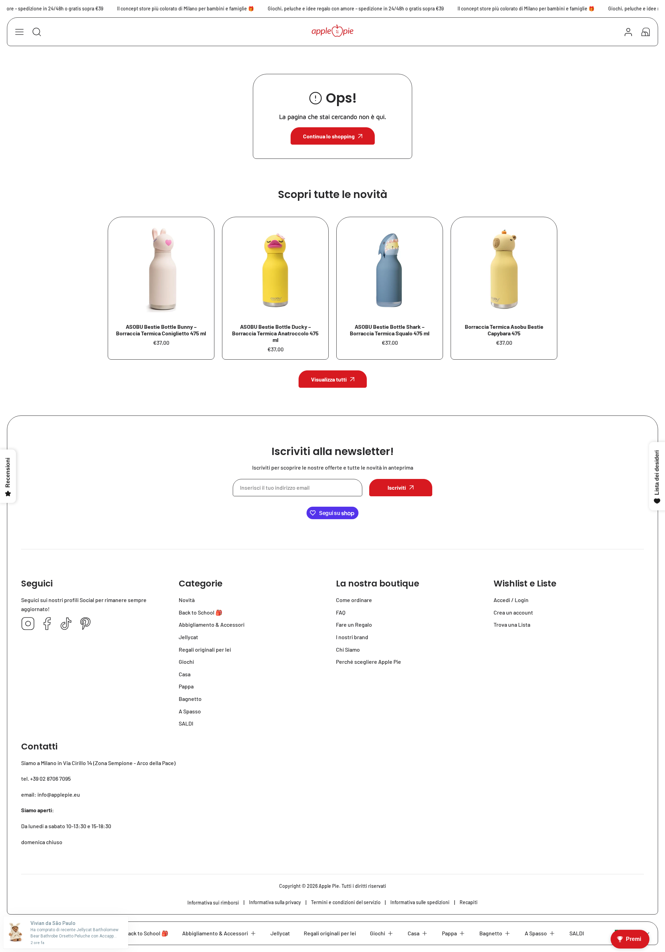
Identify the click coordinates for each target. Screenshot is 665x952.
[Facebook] (47, 624)
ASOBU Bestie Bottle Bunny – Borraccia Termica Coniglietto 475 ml (161, 329)
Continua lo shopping (329, 136)
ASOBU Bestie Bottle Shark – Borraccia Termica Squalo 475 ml (389, 329)
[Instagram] (28, 624)
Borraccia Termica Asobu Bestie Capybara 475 (504, 329)
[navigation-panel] (19, 32)
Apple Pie (329, 886)
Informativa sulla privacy (275, 902)
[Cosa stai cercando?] (37, 32)
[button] (645, 32)
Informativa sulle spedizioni (420, 902)
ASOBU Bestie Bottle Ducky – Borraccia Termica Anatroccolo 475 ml (275, 333)
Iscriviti (397, 487)
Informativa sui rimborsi (213, 903)
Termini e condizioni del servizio (346, 902)
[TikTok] (66, 624)
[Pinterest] (85, 624)
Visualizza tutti (329, 379)
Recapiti (469, 902)
